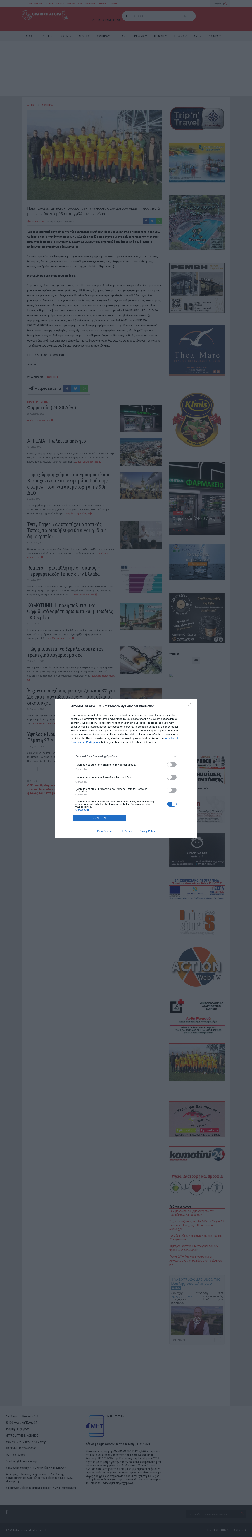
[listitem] (126, 756)
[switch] (172, 764)
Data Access (126, 831)
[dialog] (126, 768)
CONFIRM (99, 818)
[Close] (189, 706)
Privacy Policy (147, 831)
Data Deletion (105, 831)
